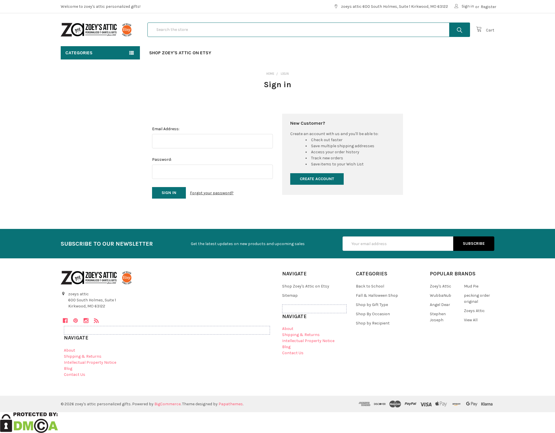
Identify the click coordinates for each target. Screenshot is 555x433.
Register (488, 6)
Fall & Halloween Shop (377, 295)
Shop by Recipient (373, 323)
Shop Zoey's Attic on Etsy (180, 52)
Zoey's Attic (440, 286)
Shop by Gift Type (372, 304)
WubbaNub (440, 295)
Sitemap (290, 295)
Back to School (370, 286)
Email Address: (166, 128)
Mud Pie (471, 286)
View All (471, 320)
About (69, 350)
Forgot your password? (212, 193)
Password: (162, 159)
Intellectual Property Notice (90, 362)
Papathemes (231, 404)
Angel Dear (440, 304)
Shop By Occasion (373, 313)
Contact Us (74, 374)
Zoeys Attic (474, 310)
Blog (68, 368)
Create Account (317, 178)
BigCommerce (167, 404)
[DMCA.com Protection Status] (29, 422)
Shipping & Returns (82, 356)
